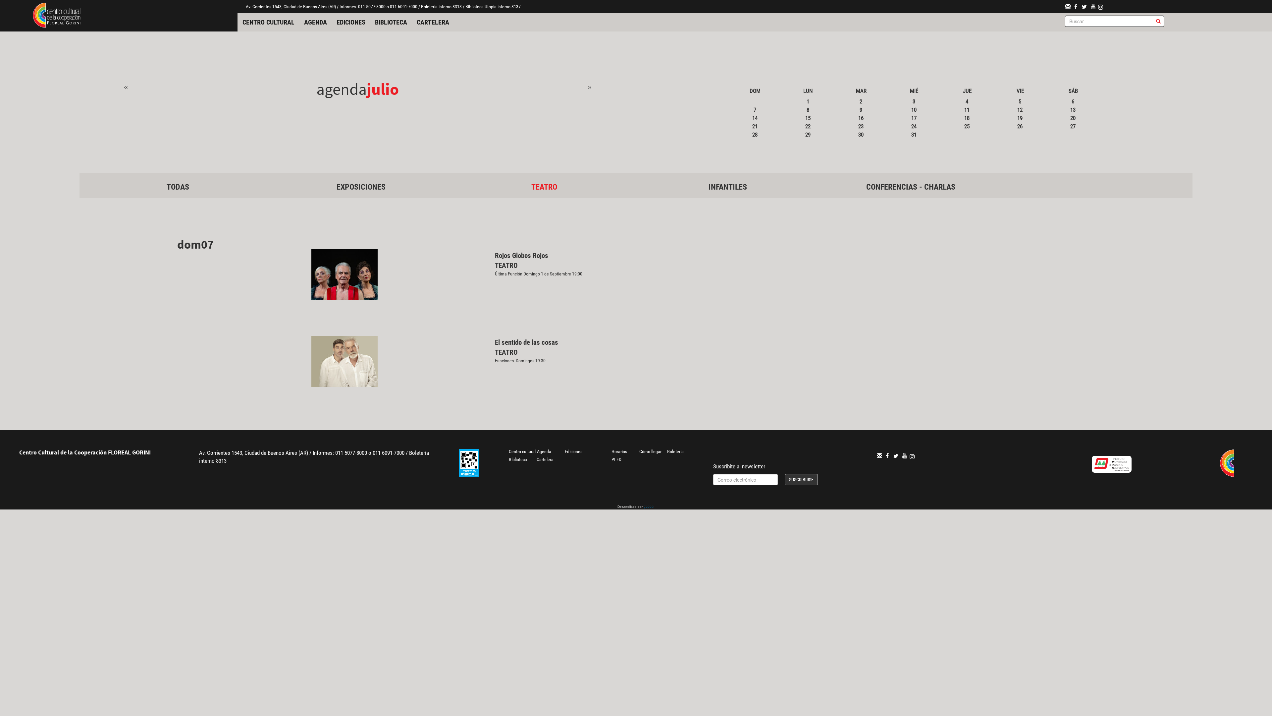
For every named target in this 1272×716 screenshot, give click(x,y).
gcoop (649, 507)
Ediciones (351, 22)
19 (1020, 118)
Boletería (675, 451)
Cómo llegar (650, 451)
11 (967, 109)
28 (755, 134)
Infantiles (728, 187)
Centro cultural (268, 22)
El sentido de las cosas (526, 342)
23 (861, 126)
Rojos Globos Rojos (521, 256)
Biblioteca (391, 22)
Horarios (619, 451)
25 (967, 126)
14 (755, 118)
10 (914, 109)
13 (1073, 109)
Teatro (544, 187)
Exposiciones (361, 187)
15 (808, 118)
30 (861, 134)
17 (914, 118)
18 (967, 118)
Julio (383, 89)
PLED (616, 459)
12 (1020, 109)
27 (1073, 126)
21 (755, 126)
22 (808, 126)
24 (914, 126)
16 (861, 118)
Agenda (315, 22)
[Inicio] (56, 14)
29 (808, 134)
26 (1020, 126)
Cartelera (433, 22)
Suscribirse (801, 479)
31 (914, 134)
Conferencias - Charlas (910, 187)
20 (1073, 118)
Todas (178, 187)
